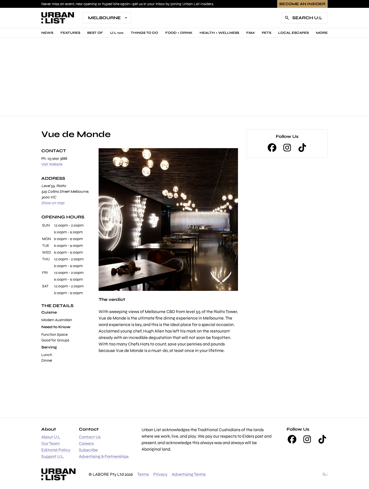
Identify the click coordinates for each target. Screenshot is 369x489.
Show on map (52, 203)
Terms (143, 474)
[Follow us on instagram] (287, 147)
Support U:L (52, 456)
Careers (86, 443)
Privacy (160, 474)
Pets (266, 33)
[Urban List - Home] (57, 18)
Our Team (50, 443)
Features (70, 33)
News (47, 33)
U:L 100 (116, 33)
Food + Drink (179, 33)
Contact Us (89, 437)
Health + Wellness (219, 33)
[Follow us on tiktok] (302, 147)
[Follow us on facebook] (272, 147)
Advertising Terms (189, 474)
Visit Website (51, 164)
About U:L (50, 437)
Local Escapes (293, 33)
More (322, 33)
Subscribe (88, 450)
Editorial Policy (55, 450)
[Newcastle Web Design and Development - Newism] (325, 474)
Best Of (95, 33)
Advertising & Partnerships (104, 456)
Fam (250, 33)
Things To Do (144, 33)
